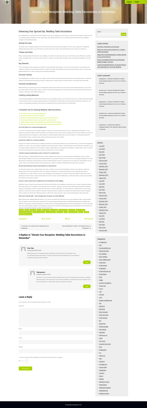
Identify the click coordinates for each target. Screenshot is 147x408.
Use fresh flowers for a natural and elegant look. (33, 113)
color (100, 291)
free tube (30, 248)
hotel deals (102, 332)
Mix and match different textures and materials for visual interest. (38, 120)
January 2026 (103, 163)
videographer (102, 370)
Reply (86, 262)
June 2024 (102, 219)
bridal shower (103, 274)
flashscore (102, 306)
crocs (100, 297)
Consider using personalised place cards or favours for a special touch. (39, 117)
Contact (137, 2)
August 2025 (102, 178)
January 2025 (103, 198)
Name (21, 329)
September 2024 (103, 210)
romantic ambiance (50, 212)
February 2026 (103, 160)
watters (101, 376)
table (68, 219)
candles (21, 210)
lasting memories (63, 210)
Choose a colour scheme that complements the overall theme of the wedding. (41, 122)
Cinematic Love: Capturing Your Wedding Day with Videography (35, 227)
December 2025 (103, 166)
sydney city (102, 355)
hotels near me (103, 335)
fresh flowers (46, 210)
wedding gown (103, 384)
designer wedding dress (105, 300)
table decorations (73, 212)
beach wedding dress (105, 259)
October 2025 (102, 172)
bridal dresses (103, 265)
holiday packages (103, 326)
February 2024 (103, 230)
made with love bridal (105, 344)
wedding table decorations (25, 214)
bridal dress (102, 262)
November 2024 (103, 204)
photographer (102, 350)
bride (100, 277)
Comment (22, 306)
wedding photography (105, 387)
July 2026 (101, 146)
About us (129, 2)
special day (59, 212)
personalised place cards (25, 212)
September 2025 (103, 175)
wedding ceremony (104, 382)
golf (100, 320)
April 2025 (102, 189)
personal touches (80, 210)
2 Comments (89, 219)
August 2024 (102, 213)
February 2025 (103, 195)
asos (100, 245)
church (101, 288)
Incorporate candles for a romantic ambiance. (33, 115)
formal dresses (103, 318)
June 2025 (102, 184)
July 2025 (101, 181)
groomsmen (102, 323)
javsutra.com (102, 90)
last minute (102, 341)
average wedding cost (105, 248)
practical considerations (38, 212)
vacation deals (103, 367)
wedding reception (104, 393)
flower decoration (103, 315)
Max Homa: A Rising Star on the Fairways (108, 46)
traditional (102, 361)
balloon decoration (104, 251)
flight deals (102, 309)
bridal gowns (102, 268)
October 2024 (102, 207)
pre (100, 352)
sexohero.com (103, 113)
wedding (86, 212)
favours (39, 210)
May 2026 (101, 152)
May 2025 (101, 187)
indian (100, 338)
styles (65, 212)
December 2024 (103, 201)
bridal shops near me (105, 271)
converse (101, 294)
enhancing (32, 210)
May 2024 (101, 221)
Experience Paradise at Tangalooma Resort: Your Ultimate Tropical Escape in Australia (112, 127)
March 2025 (102, 192)
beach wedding (103, 256)
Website (21, 347)
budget (101, 280)
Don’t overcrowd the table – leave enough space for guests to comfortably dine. (41, 124)
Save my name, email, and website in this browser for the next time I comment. (42, 357)
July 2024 (101, 216)
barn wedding (102, 254)
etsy (100, 303)
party (100, 347)
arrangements (103, 242)
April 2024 (102, 224)
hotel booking (102, 329)
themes (80, 212)
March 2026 (102, 157)
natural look (71, 210)
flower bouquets (103, 312)
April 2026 (102, 154)
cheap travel (102, 286)
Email (20, 338)
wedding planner (103, 390)
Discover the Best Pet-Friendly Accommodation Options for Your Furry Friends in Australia (112, 81)
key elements (54, 210)
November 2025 (103, 169)
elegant (26, 210)
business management (105, 283)
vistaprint (101, 373)
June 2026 (102, 149)
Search (99, 31)
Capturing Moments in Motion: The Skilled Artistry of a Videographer (76, 227)
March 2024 (102, 227)
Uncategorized (103, 364)
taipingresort (23, 219)
